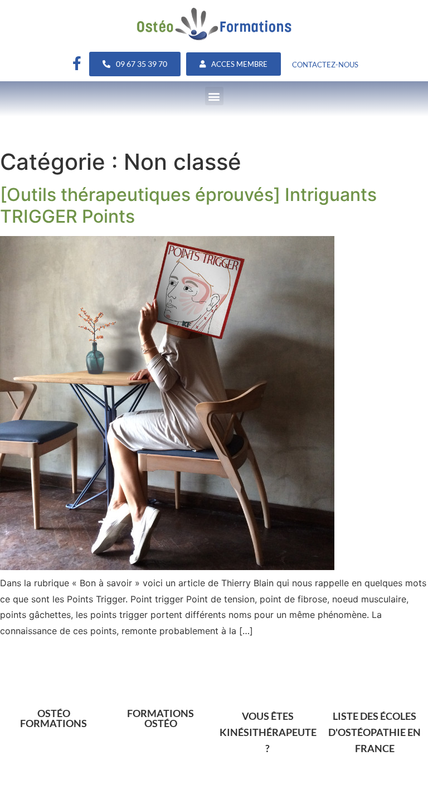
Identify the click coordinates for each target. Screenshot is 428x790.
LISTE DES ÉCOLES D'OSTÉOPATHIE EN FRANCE (374, 732)
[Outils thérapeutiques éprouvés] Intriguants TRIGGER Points (188, 205)
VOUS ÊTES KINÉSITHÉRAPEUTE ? (268, 732)
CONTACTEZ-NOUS (325, 64)
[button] (214, 96)
